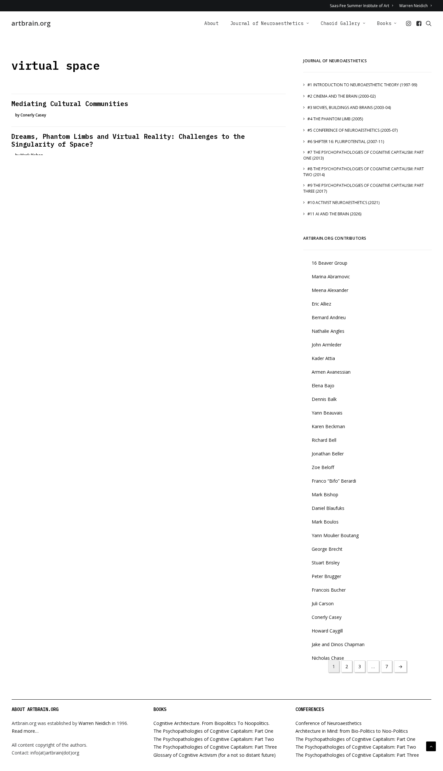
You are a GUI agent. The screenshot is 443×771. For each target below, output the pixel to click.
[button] (409, 23)
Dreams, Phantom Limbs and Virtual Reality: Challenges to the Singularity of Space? (128, 140)
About (211, 23)
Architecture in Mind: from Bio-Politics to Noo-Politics (351, 731)
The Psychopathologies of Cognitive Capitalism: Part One (213, 731)
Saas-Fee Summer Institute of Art (359, 5)
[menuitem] (362, 5)
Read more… (25, 731)
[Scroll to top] (431, 746)
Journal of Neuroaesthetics (267, 23)
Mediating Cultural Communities (69, 103)
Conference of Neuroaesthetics (328, 723)
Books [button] (384, 23)
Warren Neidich (413, 5)
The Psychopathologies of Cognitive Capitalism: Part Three (215, 747)
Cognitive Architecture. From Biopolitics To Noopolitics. (211, 723)
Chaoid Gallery (340, 23)
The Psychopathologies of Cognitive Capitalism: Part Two (213, 739)
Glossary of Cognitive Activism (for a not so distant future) (214, 755)
